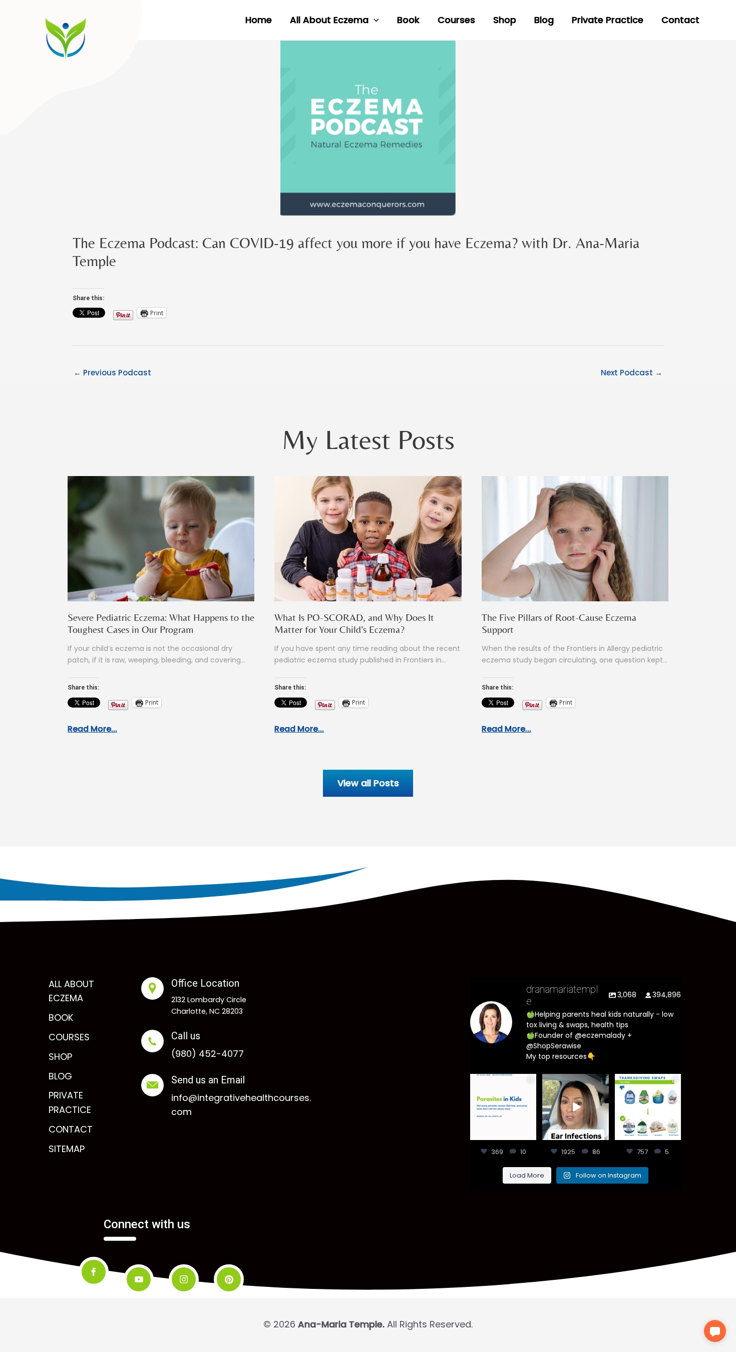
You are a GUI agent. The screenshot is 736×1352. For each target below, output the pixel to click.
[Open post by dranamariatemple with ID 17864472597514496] (503, 1107)
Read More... (92, 729)
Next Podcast (631, 372)
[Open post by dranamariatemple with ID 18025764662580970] (575, 1107)
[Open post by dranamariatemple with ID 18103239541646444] (648, 1107)
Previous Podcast (112, 372)
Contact (71, 1129)
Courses (69, 1037)
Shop (60, 1056)
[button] (374, 20)
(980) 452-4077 (207, 1053)
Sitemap (67, 1149)
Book (61, 1017)
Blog (60, 1076)
